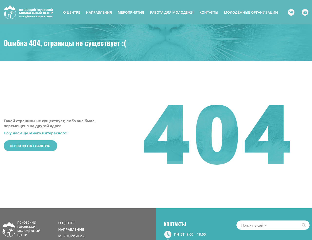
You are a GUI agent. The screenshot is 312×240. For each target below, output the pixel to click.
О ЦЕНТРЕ (71, 12)
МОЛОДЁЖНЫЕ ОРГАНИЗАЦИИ (251, 12)
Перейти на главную (30, 145)
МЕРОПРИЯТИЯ (131, 12)
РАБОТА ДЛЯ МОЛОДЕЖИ (172, 12)
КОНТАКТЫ (208, 12)
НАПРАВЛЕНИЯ (99, 12)
